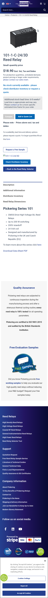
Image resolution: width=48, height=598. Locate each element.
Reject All (24, 586)
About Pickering (8, 487)
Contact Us (6, 495)
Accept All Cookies (24, 593)
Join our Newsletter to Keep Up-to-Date (17, 506)
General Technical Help (11, 466)
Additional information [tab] (14, 190)
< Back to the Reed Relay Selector (20, 169)
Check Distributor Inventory (17, 162)
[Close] (45, 561)
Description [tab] (8, 185)
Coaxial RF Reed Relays (11, 430)
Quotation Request (9, 455)
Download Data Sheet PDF (15, 251)
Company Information (14, 481)
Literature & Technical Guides (14, 462)
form (8, 139)
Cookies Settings (24, 578)
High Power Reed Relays (12, 437)
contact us (14, 105)
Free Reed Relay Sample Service (15, 459)
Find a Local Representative (13, 470)
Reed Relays (9, 416)
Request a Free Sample (15, 150)
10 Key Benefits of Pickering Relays (16, 491)
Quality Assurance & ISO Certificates (16, 473)
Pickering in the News (10, 498)
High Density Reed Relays (12, 422)
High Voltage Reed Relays (12, 426)
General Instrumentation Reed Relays (17, 434)
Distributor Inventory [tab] (13, 196)
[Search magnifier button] (44, 10)
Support (6, 448)
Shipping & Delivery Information (14, 502)
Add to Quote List (25, 116)
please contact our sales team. (16, 80)
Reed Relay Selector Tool (12, 441)
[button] (41, 3)
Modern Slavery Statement (12, 510)
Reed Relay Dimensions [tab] (14, 201)
